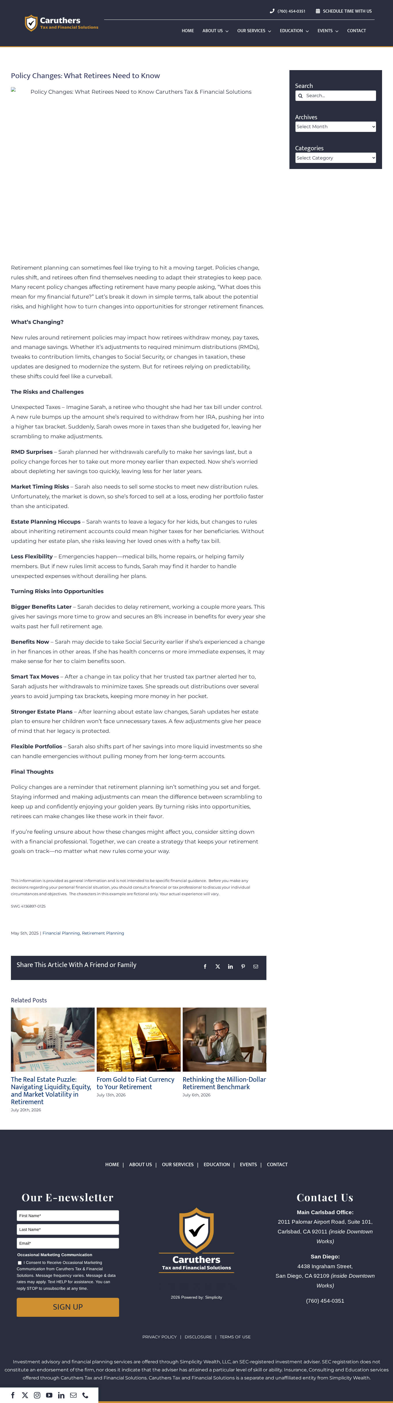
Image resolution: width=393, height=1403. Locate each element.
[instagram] (37, 1395)
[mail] (73, 1395)
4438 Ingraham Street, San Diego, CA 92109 (325, 1276)
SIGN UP (68, 1307)
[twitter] (25, 1395)
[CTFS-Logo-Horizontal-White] (61, 15)
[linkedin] (61, 1395)
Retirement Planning (103, 933)
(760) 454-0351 (325, 1301)
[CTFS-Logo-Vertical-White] (196, 1207)
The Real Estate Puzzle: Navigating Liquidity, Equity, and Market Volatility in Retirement (51, 1091)
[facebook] (13, 1395)
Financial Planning (61, 933)
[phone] (85, 1395)
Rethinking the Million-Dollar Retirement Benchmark (224, 1083)
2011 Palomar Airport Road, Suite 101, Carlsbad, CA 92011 (325, 1231)
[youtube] (49, 1395)
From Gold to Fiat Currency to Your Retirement (135, 1083)
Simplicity (213, 1297)
